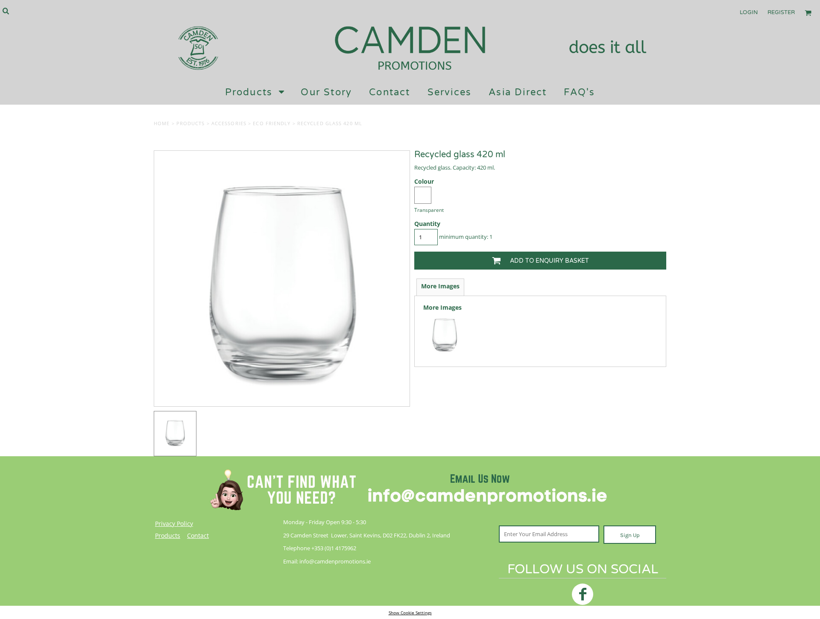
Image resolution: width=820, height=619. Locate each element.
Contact (198, 535)
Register (781, 12)
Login (749, 12)
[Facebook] (582, 594)
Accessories (228, 123)
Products (190, 123)
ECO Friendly (271, 123)
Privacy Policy (174, 523)
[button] (5, 10)
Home (162, 123)
